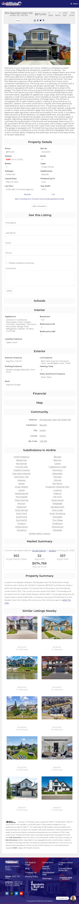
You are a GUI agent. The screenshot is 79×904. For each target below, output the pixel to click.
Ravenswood (57, 500)
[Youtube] (21, 893)
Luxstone (57, 490)
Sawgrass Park (57, 507)
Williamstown (21, 527)
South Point (21, 513)
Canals (57, 463)
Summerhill (21, 520)
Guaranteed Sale (48, 873)
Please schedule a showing (21, 263)
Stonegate (57, 517)
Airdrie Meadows (21, 457)
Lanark (21, 490)
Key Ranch (57, 483)
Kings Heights (21, 487)
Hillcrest (57, 480)
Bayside (43, 425)
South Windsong (57, 513)
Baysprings (21, 460)
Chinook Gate (21, 467)
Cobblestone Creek (57, 467)
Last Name (11, 233)
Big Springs (21, 463)
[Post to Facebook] (38, 21)
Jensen (21, 483)
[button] (5, 42)
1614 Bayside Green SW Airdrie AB (55, 420)
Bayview (57, 460)
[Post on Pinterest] (43, 21)
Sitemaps (47, 878)
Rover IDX (69, 850)
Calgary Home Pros (66, 863)
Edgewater (57, 473)
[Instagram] (12, 893)
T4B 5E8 (43, 441)
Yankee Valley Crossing (39, 533)
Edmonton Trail (21, 477)
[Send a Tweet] (41, 21)
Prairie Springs (21, 500)
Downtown (57, 470)
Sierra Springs (21, 510)
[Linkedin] (16, 893)
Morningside (21, 497)
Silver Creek (57, 510)
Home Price (47, 862)
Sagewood (21, 507)
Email (8, 243)
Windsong (21, 530)
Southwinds (21, 517)
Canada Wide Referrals (65, 869)
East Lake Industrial (21, 473)
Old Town (57, 497)
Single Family (39, 550)
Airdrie (43, 430)
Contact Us (30, 872)
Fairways (57, 477)
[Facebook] (7, 893)
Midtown (57, 493)
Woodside (57, 530)
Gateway (21, 480)
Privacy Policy (31, 876)
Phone (9, 253)
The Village (57, 520)
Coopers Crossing (21, 470)
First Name (11, 223)
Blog (27, 868)
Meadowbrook (21, 493)
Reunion (21, 503)
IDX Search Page (30, 863)
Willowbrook (57, 527)
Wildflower (57, 523)
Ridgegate (57, 503)
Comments (11, 268)
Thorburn (21, 523)
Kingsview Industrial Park (57, 487)
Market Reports (46, 867)
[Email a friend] (35, 21)
